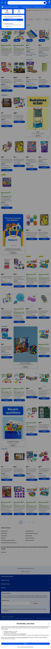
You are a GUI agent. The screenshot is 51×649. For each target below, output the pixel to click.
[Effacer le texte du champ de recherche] (43, 3)
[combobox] (26, 3)
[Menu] (2, 3)
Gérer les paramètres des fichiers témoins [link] (25, 646)
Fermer (25, 643)
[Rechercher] (45, 3)
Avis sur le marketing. (22, 637)
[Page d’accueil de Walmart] (5, 3)
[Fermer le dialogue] (49, 624)
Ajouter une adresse (13, 19)
